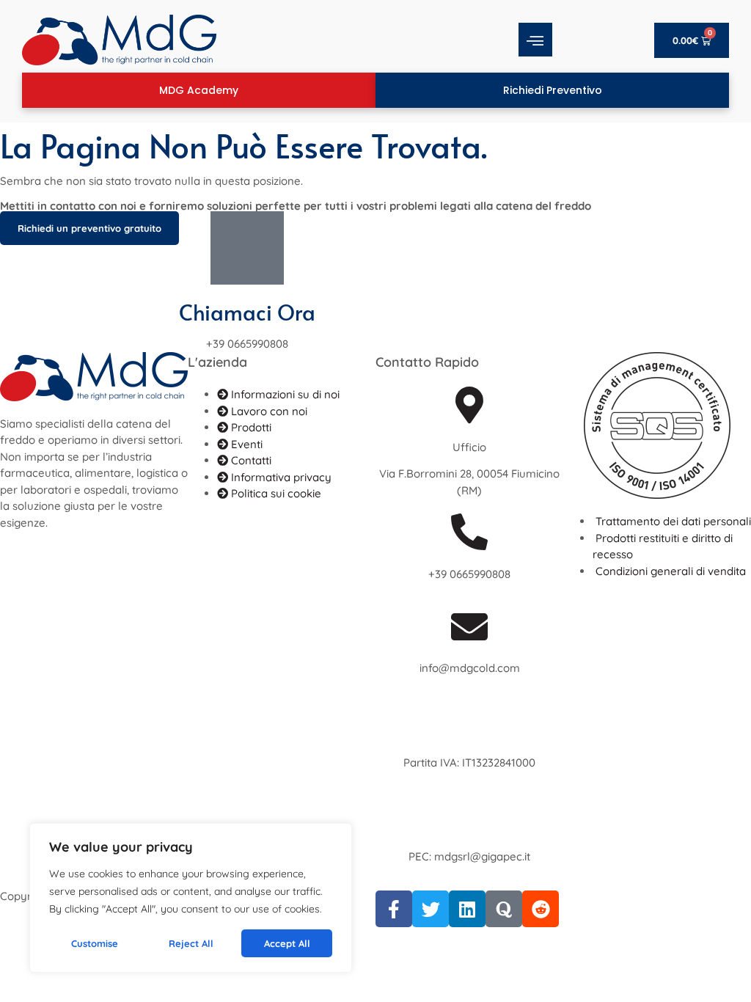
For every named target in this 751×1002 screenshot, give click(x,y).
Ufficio (469, 447)
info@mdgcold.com (470, 668)
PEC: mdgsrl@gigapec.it (469, 856)
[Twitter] (430, 909)
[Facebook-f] (394, 909)
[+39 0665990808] (469, 531)
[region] (190, 898)
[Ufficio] (469, 405)
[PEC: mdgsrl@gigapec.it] (469, 815)
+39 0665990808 (469, 574)
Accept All (287, 943)
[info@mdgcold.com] (469, 626)
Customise (94, 943)
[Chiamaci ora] (247, 248)
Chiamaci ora (247, 311)
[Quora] (504, 909)
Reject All (191, 943)
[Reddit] (540, 909)
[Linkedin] (467, 909)
